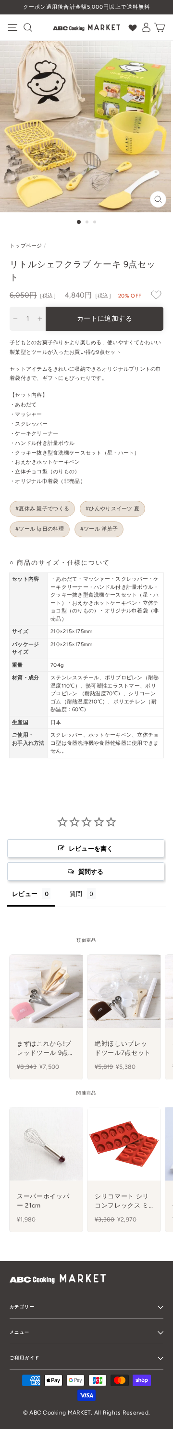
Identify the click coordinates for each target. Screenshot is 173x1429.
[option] (86, 7)
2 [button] (88, 223)
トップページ (26, 246)
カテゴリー (22, 1306)
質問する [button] (91, 871)
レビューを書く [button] (91, 848)
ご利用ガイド (24, 1357)
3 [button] (95, 223)
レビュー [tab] (24, 893)
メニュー (20, 1332)
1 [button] (79, 222)
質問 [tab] (76, 893)
